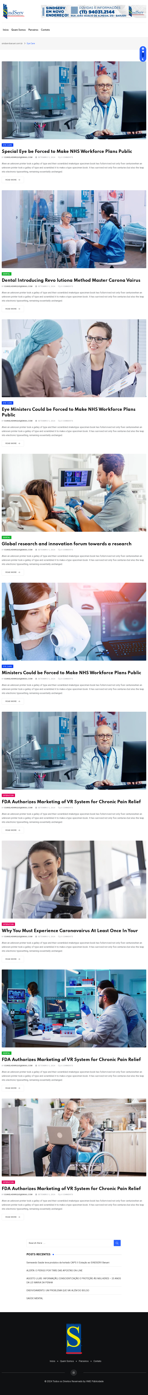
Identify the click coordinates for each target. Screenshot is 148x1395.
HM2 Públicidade (95, 1381)
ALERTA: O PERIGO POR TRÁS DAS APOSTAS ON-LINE (54, 1270)
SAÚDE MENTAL (34, 1298)
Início (6, 30)
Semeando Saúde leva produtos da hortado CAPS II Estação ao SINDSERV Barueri (67, 1262)
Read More (11, 180)
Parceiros (33, 30)
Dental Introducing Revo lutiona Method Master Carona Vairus (71, 280)
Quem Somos (18, 30)
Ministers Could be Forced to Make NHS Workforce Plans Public (71, 673)
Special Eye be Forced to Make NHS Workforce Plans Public (67, 151)
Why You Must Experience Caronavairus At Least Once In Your (70, 931)
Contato (45, 30)
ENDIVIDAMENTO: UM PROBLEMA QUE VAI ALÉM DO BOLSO (57, 1290)
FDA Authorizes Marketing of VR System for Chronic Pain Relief (71, 802)
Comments (67, 157)
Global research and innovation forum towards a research (67, 544)
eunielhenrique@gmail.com (18, 157)
